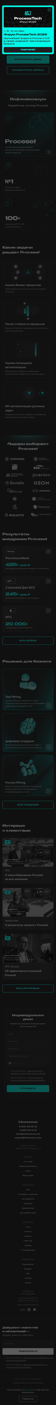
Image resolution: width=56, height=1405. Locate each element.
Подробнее (28, 50)
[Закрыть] (49, 10)
